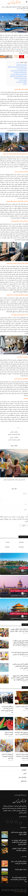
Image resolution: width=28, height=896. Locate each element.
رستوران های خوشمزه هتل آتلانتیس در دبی (21, 733)
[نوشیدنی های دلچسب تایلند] (6, 723)
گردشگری (23, 781)
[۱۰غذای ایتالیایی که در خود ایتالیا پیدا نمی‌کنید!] (4, 863)
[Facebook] (20, 823)
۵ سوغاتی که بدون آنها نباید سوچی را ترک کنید (7, 756)
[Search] (1, 2)
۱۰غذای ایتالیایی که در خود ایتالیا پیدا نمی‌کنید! (19, 862)
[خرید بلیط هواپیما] (14, 56)
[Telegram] (7, 823)
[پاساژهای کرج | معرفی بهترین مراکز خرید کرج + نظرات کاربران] (4, 632)
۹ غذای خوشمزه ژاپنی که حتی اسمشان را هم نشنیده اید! (18, 879)
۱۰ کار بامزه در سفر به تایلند (22, 708)
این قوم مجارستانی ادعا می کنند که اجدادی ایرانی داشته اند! (7, 710)
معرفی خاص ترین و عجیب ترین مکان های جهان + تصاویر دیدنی (20, 666)
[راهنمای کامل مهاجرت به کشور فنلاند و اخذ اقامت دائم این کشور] (4, 842)
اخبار (24, 774)
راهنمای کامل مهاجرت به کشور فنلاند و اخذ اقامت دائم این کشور (19, 842)
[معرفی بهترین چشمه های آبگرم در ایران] (4, 834)
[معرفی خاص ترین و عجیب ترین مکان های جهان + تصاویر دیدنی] (4, 667)
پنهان (18, 62)
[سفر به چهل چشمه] (4, 871)
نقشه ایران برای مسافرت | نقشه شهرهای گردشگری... (14, 480)
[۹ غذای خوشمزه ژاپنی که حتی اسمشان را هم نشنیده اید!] (4, 879)
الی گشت (19, 891)
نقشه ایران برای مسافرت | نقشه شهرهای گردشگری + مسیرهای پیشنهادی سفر (20, 643)
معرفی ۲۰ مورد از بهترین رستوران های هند (19, 849)
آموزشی (24, 770)
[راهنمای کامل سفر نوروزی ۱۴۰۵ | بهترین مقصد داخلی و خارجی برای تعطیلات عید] (4, 679)
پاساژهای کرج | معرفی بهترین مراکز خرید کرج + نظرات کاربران (19, 630)
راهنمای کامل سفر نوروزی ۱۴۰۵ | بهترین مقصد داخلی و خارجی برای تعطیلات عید (19, 678)
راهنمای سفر (22, 777)
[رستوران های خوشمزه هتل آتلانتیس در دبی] (21, 723)
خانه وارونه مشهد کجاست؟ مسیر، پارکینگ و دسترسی (19, 653)
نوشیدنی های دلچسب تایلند (9, 733)
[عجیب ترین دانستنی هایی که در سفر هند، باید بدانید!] (21, 745)
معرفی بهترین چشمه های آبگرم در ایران (19, 833)
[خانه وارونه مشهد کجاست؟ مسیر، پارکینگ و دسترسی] (4, 655)
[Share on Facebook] (11, 427)
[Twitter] (16, 823)
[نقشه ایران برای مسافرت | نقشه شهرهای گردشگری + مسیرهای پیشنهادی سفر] (14, 463)
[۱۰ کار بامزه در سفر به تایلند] (21, 697)
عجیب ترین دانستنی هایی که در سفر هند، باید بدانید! (22, 756)
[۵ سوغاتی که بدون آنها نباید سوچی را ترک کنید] (6, 745)
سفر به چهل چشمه (21, 869)
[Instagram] (12, 823)
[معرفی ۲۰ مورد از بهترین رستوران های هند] (4, 850)
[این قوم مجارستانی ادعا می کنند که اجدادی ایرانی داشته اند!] (6, 697)
